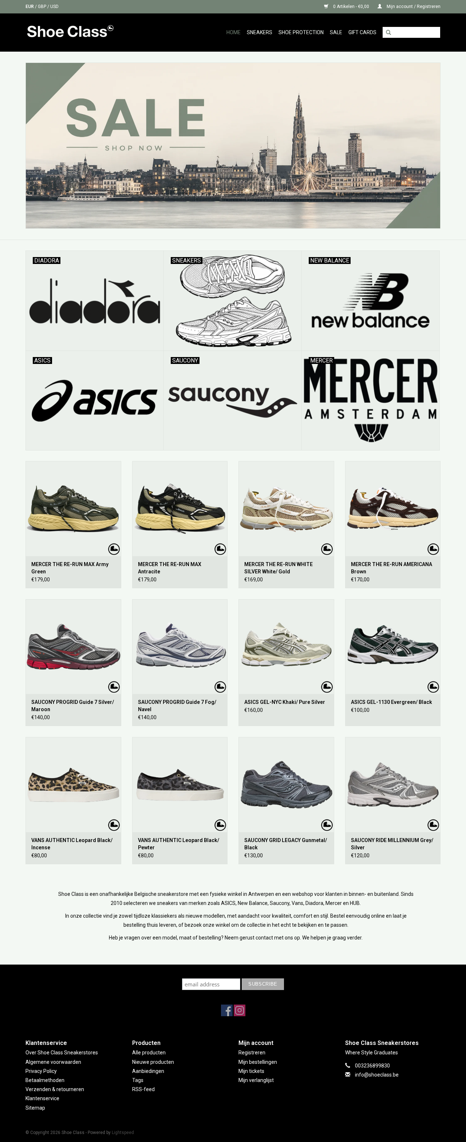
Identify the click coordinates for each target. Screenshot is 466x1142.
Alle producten (149, 1052)
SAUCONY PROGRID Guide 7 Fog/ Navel (177, 705)
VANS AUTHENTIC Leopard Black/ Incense (71, 843)
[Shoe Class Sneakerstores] (86, 32)
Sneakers (259, 32)
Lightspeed (123, 1132)
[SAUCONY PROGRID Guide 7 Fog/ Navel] (180, 646)
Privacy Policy (41, 1071)
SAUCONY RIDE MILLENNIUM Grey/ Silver (392, 843)
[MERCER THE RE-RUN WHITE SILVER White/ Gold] (286, 508)
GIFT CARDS (362, 32)
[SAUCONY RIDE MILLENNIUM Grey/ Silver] (393, 784)
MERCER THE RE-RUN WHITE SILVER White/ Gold (278, 567)
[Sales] (233, 145)
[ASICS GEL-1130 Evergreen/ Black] (393, 646)
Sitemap (35, 1108)
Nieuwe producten (153, 1062)
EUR (30, 6)
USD (54, 6)
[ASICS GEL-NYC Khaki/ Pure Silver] (286, 646)
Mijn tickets (251, 1071)
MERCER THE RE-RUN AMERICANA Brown (391, 567)
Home (233, 32)
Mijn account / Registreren (413, 6)
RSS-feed (143, 1089)
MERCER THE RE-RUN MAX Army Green (69, 567)
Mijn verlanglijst (256, 1080)
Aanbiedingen (148, 1071)
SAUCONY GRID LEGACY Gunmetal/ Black (285, 843)
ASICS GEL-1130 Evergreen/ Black (391, 702)
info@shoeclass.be (377, 1075)
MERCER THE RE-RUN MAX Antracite (169, 567)
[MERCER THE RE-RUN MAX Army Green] (73, 508)
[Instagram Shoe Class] (239, 1010)
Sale (336, 32)
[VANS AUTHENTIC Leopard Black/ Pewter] (180, 784)
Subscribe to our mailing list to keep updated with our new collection (233, 971)
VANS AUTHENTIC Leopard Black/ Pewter (178, 843)
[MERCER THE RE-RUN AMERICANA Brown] (393, 508)
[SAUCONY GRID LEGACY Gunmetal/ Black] (286, 784)
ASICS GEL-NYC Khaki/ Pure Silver (284, 702)
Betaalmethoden (44, 1080)
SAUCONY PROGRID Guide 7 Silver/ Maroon (72, 705)
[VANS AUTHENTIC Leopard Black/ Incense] (73, 784)
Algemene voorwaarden (53, 1062)
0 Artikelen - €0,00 (351, 6)
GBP (42, 6)
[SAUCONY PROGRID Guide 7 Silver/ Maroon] (73, 646)
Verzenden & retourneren (54, 1089)
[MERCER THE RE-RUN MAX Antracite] (180, 508)
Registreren (251, 1052)
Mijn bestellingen (257, 1062)
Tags (137, 1080)
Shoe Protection (301, 32)
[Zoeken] (388, 33)
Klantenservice (42, 1098)
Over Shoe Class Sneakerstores (61, 1052)
